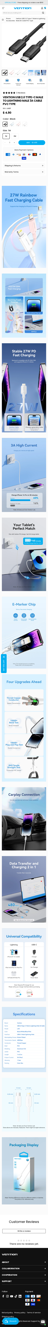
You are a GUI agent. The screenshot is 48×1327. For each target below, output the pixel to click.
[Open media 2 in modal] (42, 27)
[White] (24, 124)
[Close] (4, 657)
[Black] (5, 124)
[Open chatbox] (43, 1322)
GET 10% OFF (3, 665)
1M (6, 136)
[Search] (43, 13)
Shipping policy (8, 1316)
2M (15, 136)
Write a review (24, 1231)
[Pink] (18, 124)
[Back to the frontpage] (3, 20)
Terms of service (34, 1312)
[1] (4, 73)
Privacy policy (19, 1312)
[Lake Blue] (11, 124)
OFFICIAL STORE (10, 3)
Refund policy (7, 1312)
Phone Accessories (10, 20)
